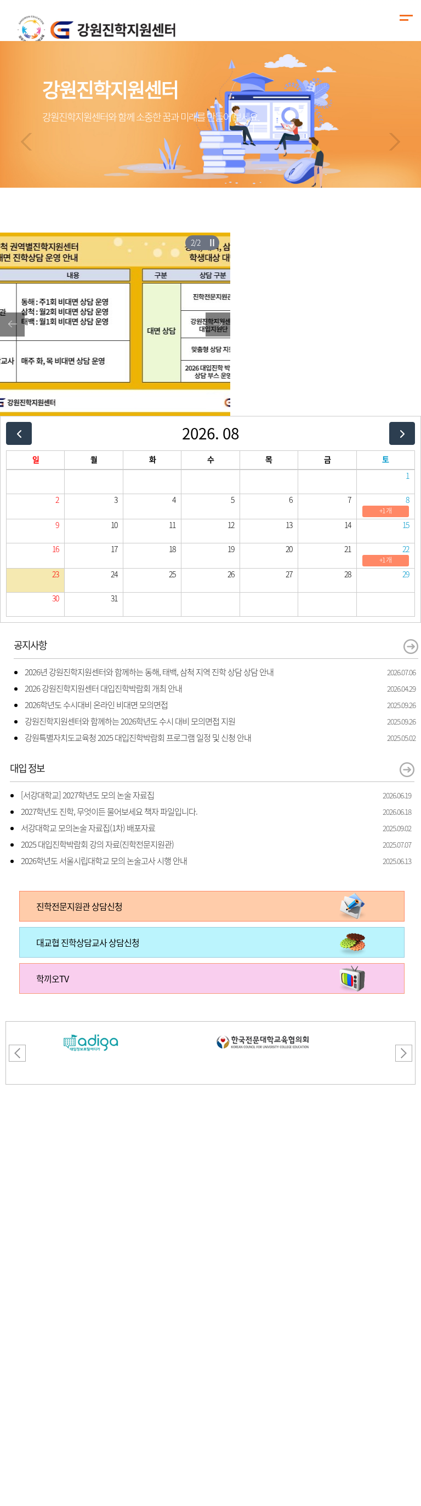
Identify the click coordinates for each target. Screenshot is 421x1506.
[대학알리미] (91, 1028)
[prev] (19, 433)
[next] (402, 433)
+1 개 (385, 510)
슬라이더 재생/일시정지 (212, 242)
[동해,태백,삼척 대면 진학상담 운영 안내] (115, 239)
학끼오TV (52, 978)
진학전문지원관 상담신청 (79, 906)
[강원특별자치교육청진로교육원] (262, 1028)
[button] (26, 141)
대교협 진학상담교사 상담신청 (87, 942)
